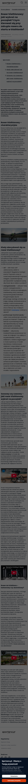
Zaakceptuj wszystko (14, 780)
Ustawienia (14, 776)
